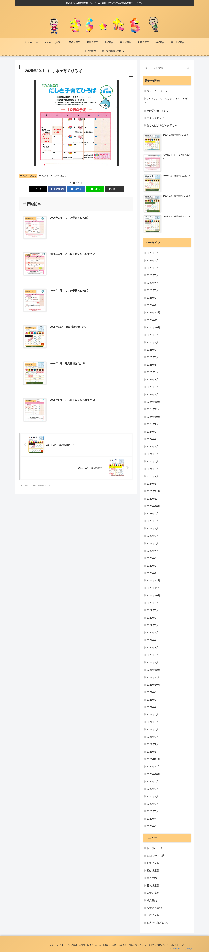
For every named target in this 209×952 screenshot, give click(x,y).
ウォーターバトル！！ (159, 91)
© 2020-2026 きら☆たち (181, 949)
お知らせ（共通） (157, 855)
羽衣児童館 (153, 885)
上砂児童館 (153, 915)
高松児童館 (153, 863)
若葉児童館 (153, 892)
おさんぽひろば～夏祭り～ (162, 125)
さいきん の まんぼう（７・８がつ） (166, 101)
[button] (114, 189)
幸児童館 (152, 878)
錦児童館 (45, 176)
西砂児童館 (153, 870)
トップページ (154, 848)
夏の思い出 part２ (158, 110)
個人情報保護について (159, 922)
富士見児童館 (154, 907)
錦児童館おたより (29, 176)
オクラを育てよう (157, 118)
